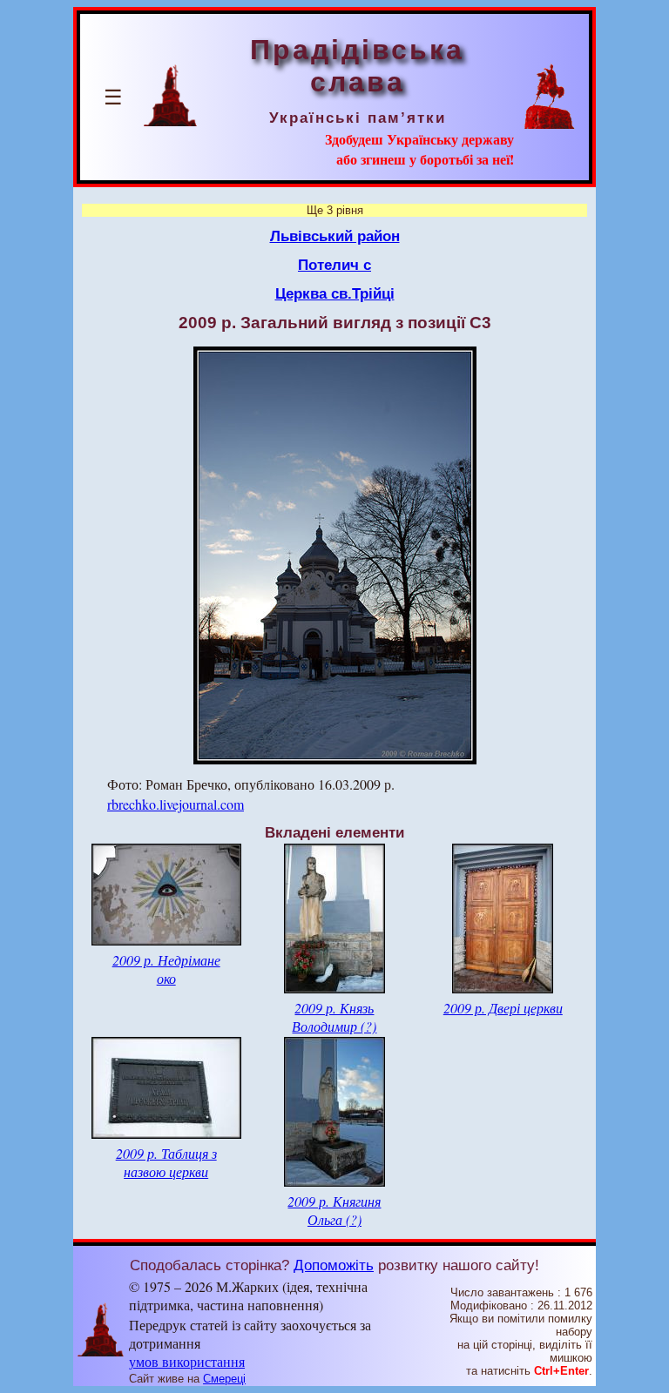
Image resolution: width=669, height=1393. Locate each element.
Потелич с (334, 264)
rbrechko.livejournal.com (175, 804)
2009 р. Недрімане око (166, 969)
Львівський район (335, 236)
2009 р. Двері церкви (503, 1008)
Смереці (224, 1378)
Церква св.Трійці (335, 293)
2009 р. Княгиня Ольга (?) (334, 1210)
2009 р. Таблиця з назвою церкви (166, 1162)
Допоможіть (334, 1265)
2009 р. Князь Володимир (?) (334, 1017)
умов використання (187, 1361)
